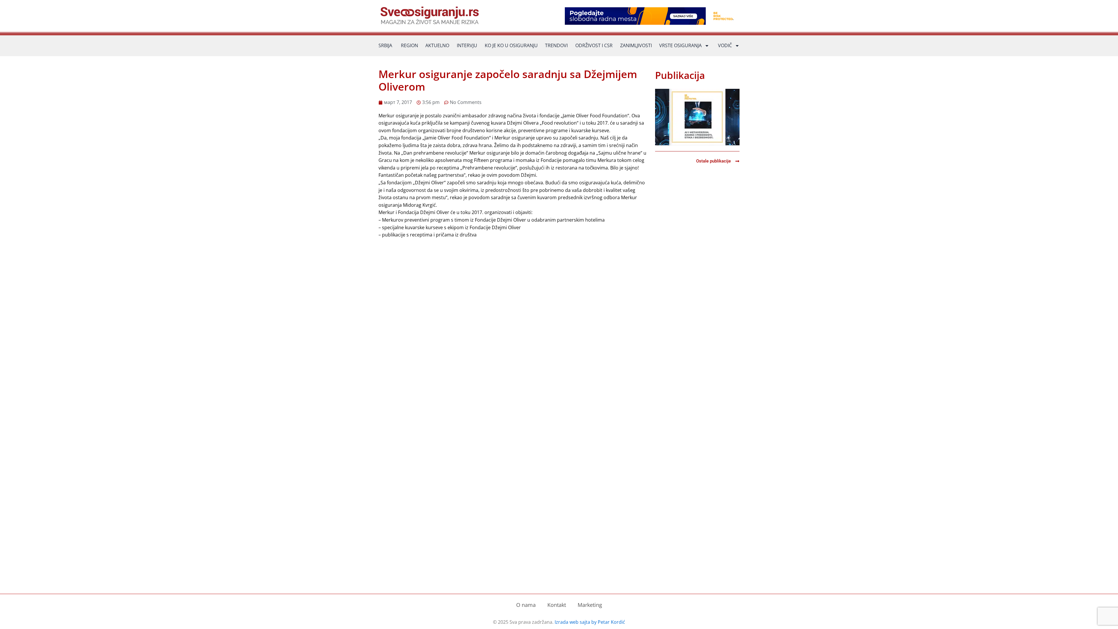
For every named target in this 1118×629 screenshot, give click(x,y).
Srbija (385, 45)
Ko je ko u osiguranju (511, 45)
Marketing (590, 604)
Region (409, 45)
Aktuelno (437, 45)
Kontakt (556, 604)
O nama (526, 604)
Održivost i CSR (594, 45)
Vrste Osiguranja (680, 45)
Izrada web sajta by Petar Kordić (590, 622)
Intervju (467, 45)
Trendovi (556, 45)
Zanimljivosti (636, 45)
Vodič (725, 45)
